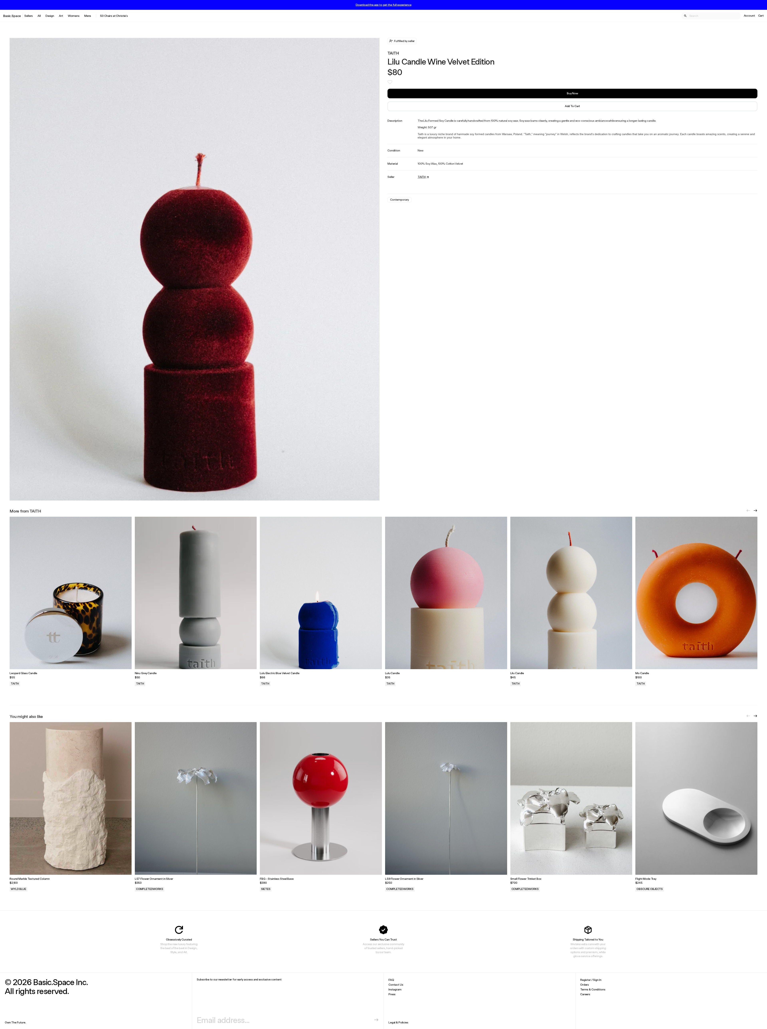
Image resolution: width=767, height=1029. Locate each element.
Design (50, 15)
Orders (584, 984)
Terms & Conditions (592, 989)
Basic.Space (12, 16)
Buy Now (572, 93)
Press (391, 994)
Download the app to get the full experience (383, 4)
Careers (585, 994)
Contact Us (395, 984)
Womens (73, 15)
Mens (87, 15)
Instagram (394, 989)
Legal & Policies (398, 1022)
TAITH (393, 53)
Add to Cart (572, 106)
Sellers (28, 15)
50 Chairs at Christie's (114, 15)
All (39, 15)
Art (61, 15)
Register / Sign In (590, 979)
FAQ (391, 979)
